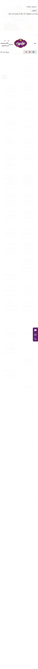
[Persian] (26, 52)
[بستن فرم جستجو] (35, 2)
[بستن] (33, 325)
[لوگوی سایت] (20, 43)
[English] (30, 52)
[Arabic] (33, 52)
